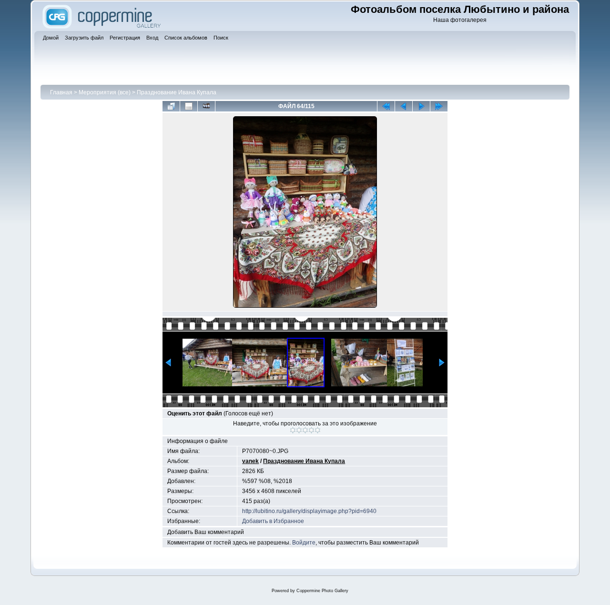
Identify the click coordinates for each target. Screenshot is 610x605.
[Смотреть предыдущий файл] (403, 106)
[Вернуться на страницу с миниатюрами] (171, 106)
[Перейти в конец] (438, 106)
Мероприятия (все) (105, 92)
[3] (305, 430)
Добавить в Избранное (273, 521)
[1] (293, 430)
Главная (61, 92)
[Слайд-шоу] (206, 106)
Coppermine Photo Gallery (322, 590)
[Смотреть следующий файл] (421, 106)
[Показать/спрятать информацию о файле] (188, 106)
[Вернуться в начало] (386, 106)
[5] (318, 430)
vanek (250, 461)
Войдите (303, 542)
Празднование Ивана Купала (176, 92)
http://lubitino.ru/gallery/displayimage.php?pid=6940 (309, 511)
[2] (299, 430)
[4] (311, 430)
